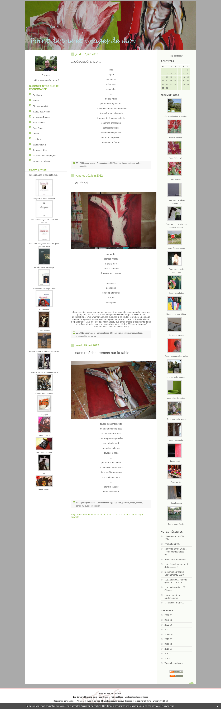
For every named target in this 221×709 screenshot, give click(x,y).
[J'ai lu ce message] (217, 706)
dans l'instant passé (176, 248)
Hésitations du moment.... (176, 559)
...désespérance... (86, 61)
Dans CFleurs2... (176, 137)
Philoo (36, 134)
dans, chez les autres (176, 398)
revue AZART (44, 489)
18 (104, 514)
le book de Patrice (41, 117)
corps (90, 336)
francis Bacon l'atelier (44, 394)
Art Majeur (37, 95)
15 (95, 514)
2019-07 (168, 639)
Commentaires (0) (104, 163)
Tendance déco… (41, 150)
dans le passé (176, 503)
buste (87, 506)
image (124, 163)
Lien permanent (88, 163)
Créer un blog (104, 693)
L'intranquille (44, 309)
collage (139, 163)
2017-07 (168, 658)
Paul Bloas (38, 128)
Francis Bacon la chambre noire (44, 372)
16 (98, 514)
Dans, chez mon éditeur (176, 314)
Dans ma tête (176, 482)
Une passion (44, 330)
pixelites (37, 139)
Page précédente (79, 514)
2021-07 (168, 629)
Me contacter (176, 56)
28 (133, 514)
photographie (81, 166)
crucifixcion (95, 506)
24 (121, 514)
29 (136, 514)
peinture (131, 163)
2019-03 (168, 649)
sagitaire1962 (39, 145)
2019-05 (168, 644)
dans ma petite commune (176, 377)
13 (89, 514)
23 (118, 514)
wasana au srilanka (42, 161)
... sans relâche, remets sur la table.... (102, 353)
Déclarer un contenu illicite (64, 701)
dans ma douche (176, 440)
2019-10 (168, 634)
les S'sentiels (39, 122)
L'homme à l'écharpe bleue (44, 288)
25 (124, 514)
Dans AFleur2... (176, 179)
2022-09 (168, 625)
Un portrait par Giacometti (44, 199)
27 (130, 514)
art (120, 163)
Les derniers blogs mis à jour (85, 697)
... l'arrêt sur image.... (174, 603)
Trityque (44, 414)
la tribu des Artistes (41, 112)
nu (44, 473)
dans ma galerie (176, 461)
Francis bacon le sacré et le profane (44, 352)
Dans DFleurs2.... (176, 158)
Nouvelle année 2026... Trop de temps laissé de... (175, 552)
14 (92, 514)
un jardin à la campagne (44, 155)
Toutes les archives (173, 663)
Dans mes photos (176, 293)
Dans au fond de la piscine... (176, 116)
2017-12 (168, 654)
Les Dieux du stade (44, 452)
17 (101, 514)
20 (109, 514)
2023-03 (168, 620)
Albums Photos (170, 95)
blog (165, 701)
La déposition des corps (44, 267)
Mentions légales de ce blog (88, 701)
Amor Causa (44, 435)
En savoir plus (167, 706)
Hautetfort (118, 693)
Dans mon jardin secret (176, 419)
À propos (46, 75)
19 (106, 514)
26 (127, 514)
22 (115, 514)
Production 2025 (172, 544)
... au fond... (81, 183)
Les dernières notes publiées (111, 697)
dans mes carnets (176, 335)
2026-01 (168, 615)
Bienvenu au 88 (40, 106)
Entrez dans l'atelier (176, 524)
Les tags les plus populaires (136, 697)
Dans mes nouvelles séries (176, 356)
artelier (36, 101)
